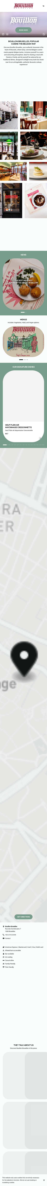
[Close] (44, 1180)
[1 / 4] (19, 359)
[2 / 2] (24, 312)
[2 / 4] (23, 359)
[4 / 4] (27, 359)
